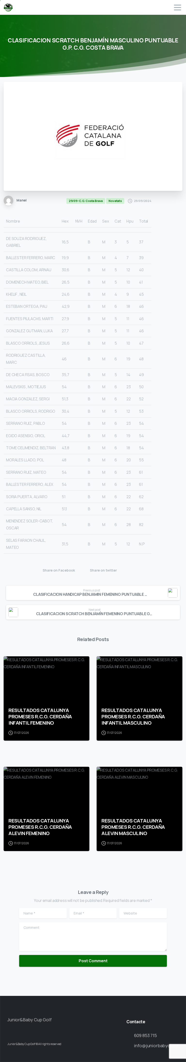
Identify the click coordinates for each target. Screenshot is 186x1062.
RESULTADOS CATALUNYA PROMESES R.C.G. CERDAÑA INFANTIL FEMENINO (40, 716)
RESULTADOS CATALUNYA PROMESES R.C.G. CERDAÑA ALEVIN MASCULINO (133, 826)
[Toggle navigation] (177, 7)
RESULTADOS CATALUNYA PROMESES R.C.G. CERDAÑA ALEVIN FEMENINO (40, 826)
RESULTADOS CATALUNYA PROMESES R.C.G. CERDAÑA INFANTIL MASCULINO (133, 716)
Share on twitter (103, 570)
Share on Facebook (59, 570)
